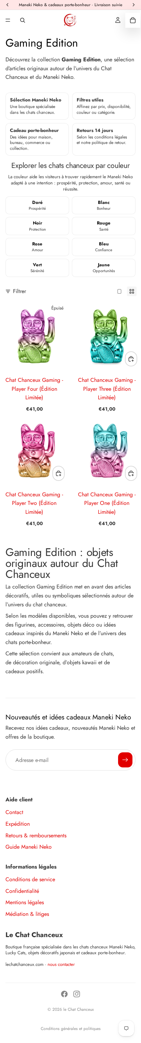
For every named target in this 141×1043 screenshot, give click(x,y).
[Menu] (8, 20)
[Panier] (132, 20)
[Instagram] (77, 994)
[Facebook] (64, 994)
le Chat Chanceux (78, 1009)
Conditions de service (30, 879)
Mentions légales (24, 902)
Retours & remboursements (35, 835)
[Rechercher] (22, 20)
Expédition (17, 824)
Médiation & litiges (27, 914)
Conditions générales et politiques (71, 1029)
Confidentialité (22, 891)
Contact (14, 812)
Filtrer (19, 291)
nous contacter (61, 964)
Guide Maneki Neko (28, 847)
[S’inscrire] (125, 759)
